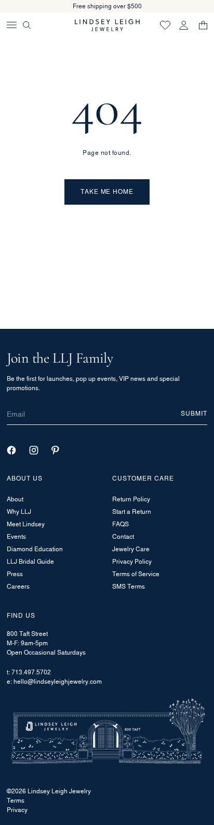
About (15, 499)
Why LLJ (19, 511)
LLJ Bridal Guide (30, 561)
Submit (194, 413)
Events (16, 536)
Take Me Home (107, 191)
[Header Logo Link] (107, 25)
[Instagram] (33, 450)
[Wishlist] (165, 25)
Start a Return (131, 511)
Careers (18, 586)
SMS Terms (128, 586)
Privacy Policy (132, 561)
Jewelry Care (131, 549)
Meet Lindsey (26, 524)
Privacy (17, 810)
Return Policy (131, 499)
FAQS (120, 524)
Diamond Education (35, 549)
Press (15, 574)
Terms (15, 800)
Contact (123, 536)
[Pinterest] (55, 450)
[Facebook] (11, 450)
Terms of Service (135, 574)
